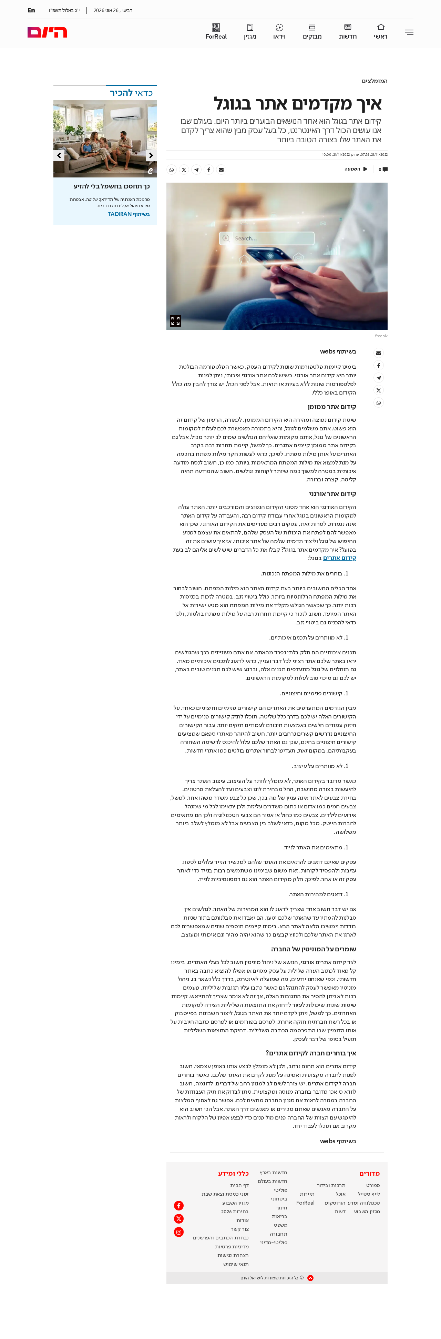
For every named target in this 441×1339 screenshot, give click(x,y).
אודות (242, 1221)
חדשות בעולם (272, 1181)
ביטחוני (279, 1199)
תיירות (307, 1194)
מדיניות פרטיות (232, 1247)
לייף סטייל (369, 1194)
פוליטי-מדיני (273, 1243)
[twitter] (184, 169)
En (31, 10)
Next (151, 155)
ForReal (216, 36)
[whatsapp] (171, 169)
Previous (58, 155)
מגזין (250, 36)
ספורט (373, 1185)
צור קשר (240, 1229)
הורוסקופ (335, 1203)
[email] (221, 169)
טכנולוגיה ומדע (364, 1203)
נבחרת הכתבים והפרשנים (221, 1238)
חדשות (348, 36)
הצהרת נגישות (233, 1255)
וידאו (279, 36)
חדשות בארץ (273, 1173)
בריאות (279, 1216)
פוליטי (280, 1190)
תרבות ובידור (331, 1185)
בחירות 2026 (235, 1212)
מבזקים (312, 36)
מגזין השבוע (367, 1212)
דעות (340, 1212)
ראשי (381, 36)
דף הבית (239, 1185)
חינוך (281, 1208)
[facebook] (209, 169)
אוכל (341, 1194)
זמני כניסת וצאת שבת (225, 1194)
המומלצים (375, 81)
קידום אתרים (339, 558)
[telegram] (196, 169)
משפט (280, 1225)
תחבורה (278, 1234)
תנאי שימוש (236, 1264)
